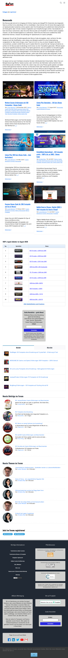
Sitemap (18, 574)
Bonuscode (8, 110)
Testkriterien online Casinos (18, 551)
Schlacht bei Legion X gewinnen (24, 513)
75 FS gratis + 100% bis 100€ (38, 272)
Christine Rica (42, 159)
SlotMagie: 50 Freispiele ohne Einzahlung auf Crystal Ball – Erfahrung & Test (34, 352)
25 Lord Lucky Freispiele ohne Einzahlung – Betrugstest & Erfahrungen (32, 369)
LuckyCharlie (21, 404)
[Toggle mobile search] (61, 3)
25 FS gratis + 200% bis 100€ (38, 256)
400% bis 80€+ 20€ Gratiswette (38, 267)
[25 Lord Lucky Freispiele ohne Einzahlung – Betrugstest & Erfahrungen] (6, 369)
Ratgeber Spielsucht (18, 557)
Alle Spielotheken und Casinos (34, 304)
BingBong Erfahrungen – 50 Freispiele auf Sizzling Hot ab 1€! (29, 385)
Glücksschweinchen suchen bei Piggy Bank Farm (29, 490)
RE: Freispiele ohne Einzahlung (24, 412)
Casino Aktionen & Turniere (43, 109)
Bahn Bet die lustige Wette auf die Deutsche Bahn (29, 502)
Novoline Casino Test (47, 162)
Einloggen (5, 12)
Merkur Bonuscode (21, 110)
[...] (16, 125)
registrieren (13, 12)
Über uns (17, 568)
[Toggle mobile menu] (64, 3)
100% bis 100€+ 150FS (36, 283)
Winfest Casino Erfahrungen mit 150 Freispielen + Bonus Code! (16, 103)
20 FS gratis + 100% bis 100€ (38, 277)
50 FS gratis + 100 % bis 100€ (38, 261)
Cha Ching (21, 438)
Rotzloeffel (21, 415)
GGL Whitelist (17, 564)
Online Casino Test (22, 114)
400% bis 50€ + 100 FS (36, 299)
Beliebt (18, 348)
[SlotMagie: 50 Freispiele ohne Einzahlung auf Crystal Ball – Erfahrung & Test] (6, 352)
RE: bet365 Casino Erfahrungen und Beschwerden (29, 435)
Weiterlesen (8, 129)
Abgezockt (21, 427)
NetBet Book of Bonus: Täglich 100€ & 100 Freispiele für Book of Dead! (49, 208)
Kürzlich (49, 348)
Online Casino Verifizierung (17, 561)
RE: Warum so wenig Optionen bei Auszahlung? (29, 423)
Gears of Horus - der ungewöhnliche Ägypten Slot (29, 479)
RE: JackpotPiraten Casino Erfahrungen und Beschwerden (32, 400)
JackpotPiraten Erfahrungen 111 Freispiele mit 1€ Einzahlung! (29, 377)
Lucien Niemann (11, 107)
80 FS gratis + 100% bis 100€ (38, 250)
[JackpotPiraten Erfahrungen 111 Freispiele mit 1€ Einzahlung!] (6, 377)
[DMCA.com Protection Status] (17, 577)
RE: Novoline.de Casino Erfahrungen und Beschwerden (31, 446)
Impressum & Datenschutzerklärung (17, 571)
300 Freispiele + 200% (36, 288)
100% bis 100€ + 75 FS (36, 294)
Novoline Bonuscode (15, 112)
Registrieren (20, 534)
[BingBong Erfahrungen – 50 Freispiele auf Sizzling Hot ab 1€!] (6, 385)
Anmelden (8, 534)
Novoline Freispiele (12, 114)
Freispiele (13, 110)
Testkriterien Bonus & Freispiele (18, 554)
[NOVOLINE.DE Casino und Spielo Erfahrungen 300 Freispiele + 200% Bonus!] (6, 360)
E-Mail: (34, 324)
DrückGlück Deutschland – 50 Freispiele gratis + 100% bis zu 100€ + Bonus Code (50, 154)
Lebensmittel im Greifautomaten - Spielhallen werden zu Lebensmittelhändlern (37, 467)
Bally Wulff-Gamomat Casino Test (19, 109)
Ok (34, 654)
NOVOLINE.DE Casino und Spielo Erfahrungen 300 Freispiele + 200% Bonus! (34, 360)
